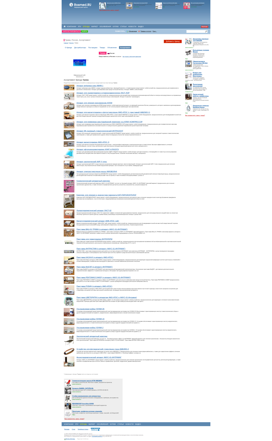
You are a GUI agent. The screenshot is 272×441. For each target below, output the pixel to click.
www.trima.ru (79, 76)
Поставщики (92, 47)
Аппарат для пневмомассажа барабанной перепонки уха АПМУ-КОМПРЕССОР (109, 122)
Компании (71, 26)
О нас (73, 429)
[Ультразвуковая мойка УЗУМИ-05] (69, 316)
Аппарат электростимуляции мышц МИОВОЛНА (96, 172)
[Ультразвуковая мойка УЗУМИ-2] (69, 333)
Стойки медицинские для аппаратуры (86, 396)
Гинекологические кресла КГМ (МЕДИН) (87, 380)
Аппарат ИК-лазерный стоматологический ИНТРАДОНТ (99, 131)
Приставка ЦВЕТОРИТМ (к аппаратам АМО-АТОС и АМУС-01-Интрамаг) (106, 297)
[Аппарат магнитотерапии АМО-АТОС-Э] (69, 146)
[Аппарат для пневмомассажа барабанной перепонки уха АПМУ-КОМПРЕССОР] (69, 128)
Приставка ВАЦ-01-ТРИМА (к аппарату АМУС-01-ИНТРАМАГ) (102, 229)
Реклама (204, 27)
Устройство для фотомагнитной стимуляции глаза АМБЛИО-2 (102, 349)
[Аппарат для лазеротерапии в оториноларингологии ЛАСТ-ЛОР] (69, 100)
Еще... (155, 31)
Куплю (116, 26)
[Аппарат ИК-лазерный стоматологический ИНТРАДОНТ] (69, 139)
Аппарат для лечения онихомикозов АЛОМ (94, 103)
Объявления (105, 26)
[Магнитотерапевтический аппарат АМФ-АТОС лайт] (69, 226)
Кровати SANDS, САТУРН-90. (83, 388)
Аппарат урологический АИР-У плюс (91, 162)
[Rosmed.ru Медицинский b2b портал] (80, 8)
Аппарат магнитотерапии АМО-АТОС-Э (92, 142)
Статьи (123, 26)
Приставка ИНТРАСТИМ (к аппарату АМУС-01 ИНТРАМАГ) (100, 249)
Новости (132, 26)
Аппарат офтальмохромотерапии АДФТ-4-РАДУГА (97, 149)
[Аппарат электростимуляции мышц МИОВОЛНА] (69, 178)
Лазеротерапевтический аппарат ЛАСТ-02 (93, 211)
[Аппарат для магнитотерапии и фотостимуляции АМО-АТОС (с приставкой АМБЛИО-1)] (69, 119)
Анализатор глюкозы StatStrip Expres (201, 106)
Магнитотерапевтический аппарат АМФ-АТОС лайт (97, 221)
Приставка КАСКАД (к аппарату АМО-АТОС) (94, 257)
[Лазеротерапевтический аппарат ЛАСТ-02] (69, 218)
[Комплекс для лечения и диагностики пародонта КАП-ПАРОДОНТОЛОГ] (69, 207)
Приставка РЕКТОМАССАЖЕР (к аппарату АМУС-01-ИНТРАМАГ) (103, 278)
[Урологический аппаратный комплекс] (69, 346)
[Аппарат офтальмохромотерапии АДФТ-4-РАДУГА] (69, 158)
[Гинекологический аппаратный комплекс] (69, 192)
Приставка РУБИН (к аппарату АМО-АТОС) (94, 286)
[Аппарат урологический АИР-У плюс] (69, 168)
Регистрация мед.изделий (198, 85)
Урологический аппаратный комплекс (92, 336)
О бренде (68, 47)
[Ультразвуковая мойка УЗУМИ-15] (69, 324)
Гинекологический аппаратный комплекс (93, 181)
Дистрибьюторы (80, 47)
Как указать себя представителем (132, 56)
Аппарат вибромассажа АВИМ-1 (89, 86)
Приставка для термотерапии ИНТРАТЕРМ (94, 239)
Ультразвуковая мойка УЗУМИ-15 (90, 319)
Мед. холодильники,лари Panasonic (197, 2)
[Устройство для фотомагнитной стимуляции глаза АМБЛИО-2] (69, 354)
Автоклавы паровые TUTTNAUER (200, 39)
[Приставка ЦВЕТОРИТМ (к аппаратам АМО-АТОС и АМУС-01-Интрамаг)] (69, 306)
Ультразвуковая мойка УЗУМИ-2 (89, 328)
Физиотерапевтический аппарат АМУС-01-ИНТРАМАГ (98, 357)
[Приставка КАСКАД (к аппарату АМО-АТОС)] (69, 264)
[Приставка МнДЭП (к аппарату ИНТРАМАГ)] (69, 274)
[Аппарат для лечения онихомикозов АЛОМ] (69, 109)
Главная (66, 43)
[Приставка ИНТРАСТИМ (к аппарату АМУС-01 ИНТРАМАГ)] (69, 254)
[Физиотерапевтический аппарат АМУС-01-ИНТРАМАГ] (69, 366)
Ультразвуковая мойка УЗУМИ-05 (90, 309)
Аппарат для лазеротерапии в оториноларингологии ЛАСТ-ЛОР (103, 93)
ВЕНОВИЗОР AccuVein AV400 (83, 403)
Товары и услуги (146, 31)
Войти (84, 31)
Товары (102, 47)
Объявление (133, 31)
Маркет (94, 26)
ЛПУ (79, 26)
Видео (141, 26)
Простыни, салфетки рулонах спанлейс (87, 411)
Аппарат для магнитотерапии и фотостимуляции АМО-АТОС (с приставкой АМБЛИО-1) (113, 112)
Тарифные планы (83, 429)
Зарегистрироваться (71, 31)
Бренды (86, 26)
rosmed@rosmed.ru (97, 436)
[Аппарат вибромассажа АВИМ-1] (69, 90)
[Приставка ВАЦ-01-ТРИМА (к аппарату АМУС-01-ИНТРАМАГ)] (69, 236)
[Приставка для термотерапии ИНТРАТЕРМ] (69, 245)
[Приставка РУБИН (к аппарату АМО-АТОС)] (69, 294)
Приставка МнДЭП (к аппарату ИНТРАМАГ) (94, 267)
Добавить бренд (173, 41)
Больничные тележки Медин (201, 51)
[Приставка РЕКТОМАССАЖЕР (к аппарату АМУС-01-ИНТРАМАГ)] (69, 283)
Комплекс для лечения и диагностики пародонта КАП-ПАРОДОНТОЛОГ (106, 195)
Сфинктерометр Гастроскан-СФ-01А (140, 2)
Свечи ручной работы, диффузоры (201, 95)
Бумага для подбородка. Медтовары (170, 2)
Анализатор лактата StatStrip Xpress (114, 2)
